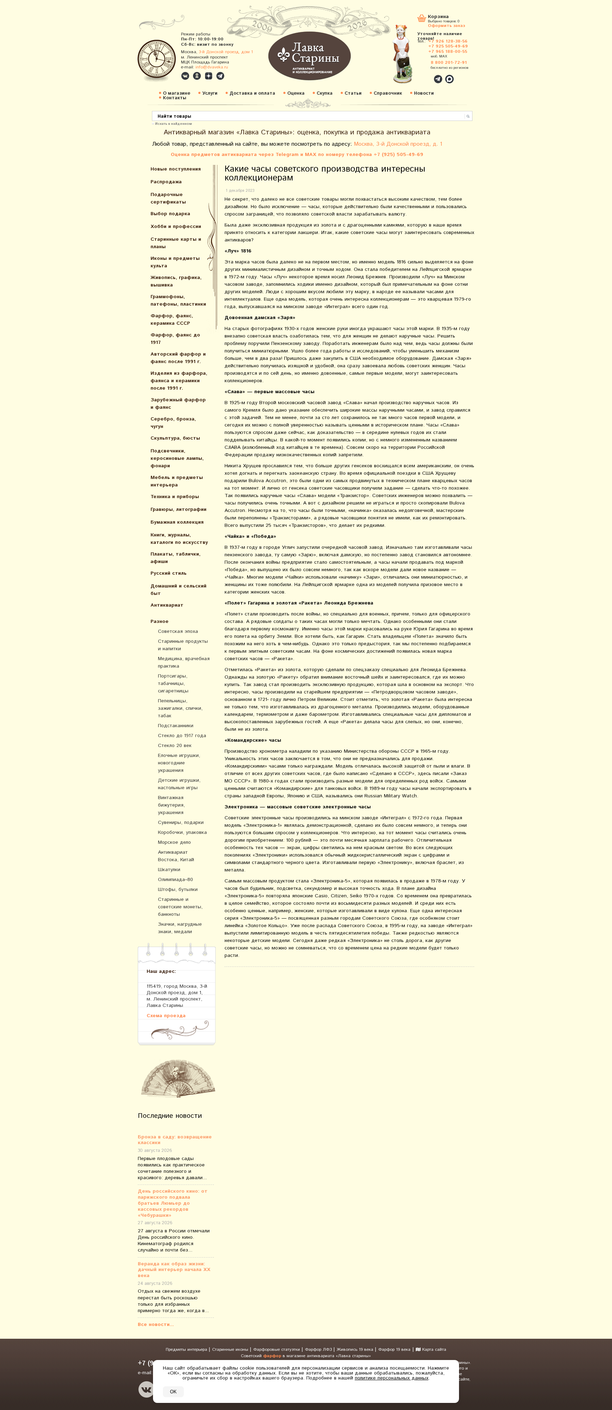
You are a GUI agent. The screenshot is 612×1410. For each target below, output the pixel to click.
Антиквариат (167, 605)
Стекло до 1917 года (182, 735)
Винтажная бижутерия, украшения (171, 805)
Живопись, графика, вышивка (176, 281)
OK (173, 1391)
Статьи (353, 93)
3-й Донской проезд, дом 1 (226, 52)
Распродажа (166, 181)
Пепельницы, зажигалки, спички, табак (180, 708)
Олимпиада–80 (175, 879)
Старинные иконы (231, 1350)
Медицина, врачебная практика (184, 662)
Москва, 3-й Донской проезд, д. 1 (398, 144)
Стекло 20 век (175, 745)
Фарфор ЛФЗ (319, 1350)
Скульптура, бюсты (175, 438)
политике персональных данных (392, 1378)
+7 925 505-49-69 (448, 46)
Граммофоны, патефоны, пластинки (178, 300)
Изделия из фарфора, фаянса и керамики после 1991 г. (179, 381)
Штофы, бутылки (178, 889)
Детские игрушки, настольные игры (179, 784)
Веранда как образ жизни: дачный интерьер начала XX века (174, 1270)
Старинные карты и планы (176, 243)
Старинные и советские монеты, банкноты (180, 907)
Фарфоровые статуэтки (277, 1350)
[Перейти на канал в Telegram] (220, 76)
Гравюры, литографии (178, 509)
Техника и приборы (175, 496)
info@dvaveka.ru (212, 67)
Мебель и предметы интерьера (177, 481)
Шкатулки (169, 869)
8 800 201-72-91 (449, 63)
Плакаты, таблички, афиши (175, 558)
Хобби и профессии (176, 226)
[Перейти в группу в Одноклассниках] (197, 76)
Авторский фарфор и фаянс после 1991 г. (178, 358)
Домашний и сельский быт (178, 590)
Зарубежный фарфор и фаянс (178, 403)
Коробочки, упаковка (182, 832)
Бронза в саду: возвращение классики (175, 1140)
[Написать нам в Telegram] (423, 75)
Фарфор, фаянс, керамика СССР (172, 319)
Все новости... (156, 1324)
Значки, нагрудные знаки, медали (180, 928)
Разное (160, 621)
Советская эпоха (178, 631)
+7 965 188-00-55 (447, 52)
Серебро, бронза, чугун (173, 423)
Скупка (325, 93)
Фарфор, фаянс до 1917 (175, 338)
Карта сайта (433, 1350)
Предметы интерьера (187, 1350)
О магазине (176, 93)
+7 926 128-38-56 (448, 41)
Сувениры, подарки (181, 822)
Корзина (438, 17)
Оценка (296, 93)
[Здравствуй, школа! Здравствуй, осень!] (410, 57)
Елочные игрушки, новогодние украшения (179, 763)
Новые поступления (176, 169)
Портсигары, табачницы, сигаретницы (173, 684)
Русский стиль (169, 573)
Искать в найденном (173, 123)
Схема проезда (166, 1015)
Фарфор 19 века (394, 1350)
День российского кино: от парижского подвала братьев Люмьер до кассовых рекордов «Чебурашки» (173, 1203)
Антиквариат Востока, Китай (176, 856)
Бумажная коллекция (177, 522)
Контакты (174, 98)
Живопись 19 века (356, 1350)
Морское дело (174, 842)
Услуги (209, 93)
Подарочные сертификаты (168, 198)
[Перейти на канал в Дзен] (208, 76)
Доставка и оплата (252, 93)
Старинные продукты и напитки (183, 645)
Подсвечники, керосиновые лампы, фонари (177, 458)
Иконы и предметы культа (175, 262)
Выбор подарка (170, 213)
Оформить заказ (446, 25)
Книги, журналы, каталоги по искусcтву (179, 538)
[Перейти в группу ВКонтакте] (185, 76)
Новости (424, 93)
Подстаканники (175, 725)
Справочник (388, 93)
